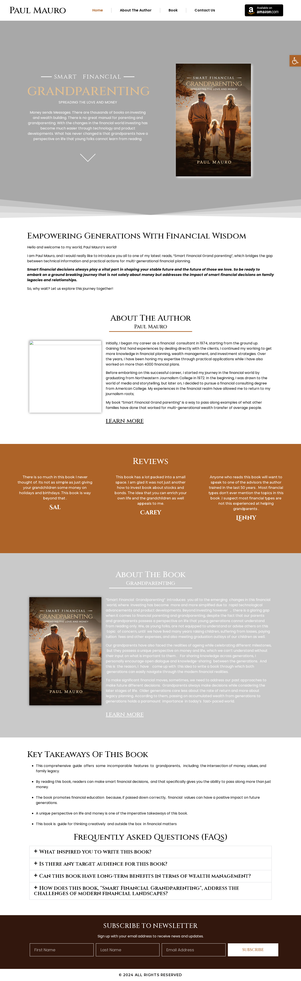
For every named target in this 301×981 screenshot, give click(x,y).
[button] (295, 61)
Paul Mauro (37, 10)
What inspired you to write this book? (95, 851)
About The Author (136, 10)
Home (97, 10)
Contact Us (205, 10)
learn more (125, 421)
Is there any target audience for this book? (103, 864)
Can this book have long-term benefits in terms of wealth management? (145, 876)
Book (173, 10)
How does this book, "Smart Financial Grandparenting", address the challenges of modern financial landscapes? (136, 891)
